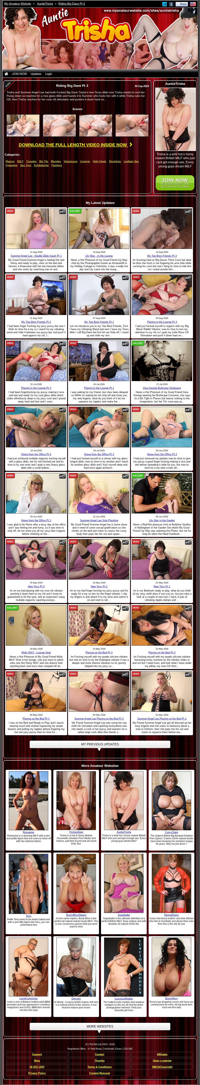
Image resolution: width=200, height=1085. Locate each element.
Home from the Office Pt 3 (99, 454)
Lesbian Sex (131, 161)
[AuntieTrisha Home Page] (6, 73)
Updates (36, 74)
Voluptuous (70, 161)
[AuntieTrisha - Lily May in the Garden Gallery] (162, 493)
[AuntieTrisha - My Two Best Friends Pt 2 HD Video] (36, 294)
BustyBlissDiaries (76, 915)
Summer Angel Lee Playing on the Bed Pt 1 (162, 718)
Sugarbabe (124, 915)
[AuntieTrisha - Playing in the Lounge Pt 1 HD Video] (99, 360)
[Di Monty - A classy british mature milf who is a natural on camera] (76, 967)
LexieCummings (29, 998)
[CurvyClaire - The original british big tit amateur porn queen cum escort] (171, 800)
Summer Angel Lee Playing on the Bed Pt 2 (99, 718)
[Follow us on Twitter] (165, 4)
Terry (28, 915)
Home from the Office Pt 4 (36, 454)
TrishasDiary (76, 832)
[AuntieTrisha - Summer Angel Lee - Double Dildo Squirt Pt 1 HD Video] (36, 228)
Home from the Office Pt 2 (162, 454)
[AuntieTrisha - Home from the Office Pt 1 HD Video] (36, 493)
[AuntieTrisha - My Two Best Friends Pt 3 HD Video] (162, 228)
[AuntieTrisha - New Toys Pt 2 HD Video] (99, 559)
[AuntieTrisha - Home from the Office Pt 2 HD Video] (162, 426)
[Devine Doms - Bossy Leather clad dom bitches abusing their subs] (171, 883)
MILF (20, 161)
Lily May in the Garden (162, 520)
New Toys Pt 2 (99, 586)
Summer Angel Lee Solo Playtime (99, 520)
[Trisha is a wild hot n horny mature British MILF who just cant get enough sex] (124, 800)
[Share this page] (182, 4)
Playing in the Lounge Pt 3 (162, 321)
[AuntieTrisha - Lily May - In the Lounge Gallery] (99, 228)
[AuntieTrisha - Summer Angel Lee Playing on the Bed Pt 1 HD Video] (162, 691)
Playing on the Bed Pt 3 (99, 652)
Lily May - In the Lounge (99, 255)
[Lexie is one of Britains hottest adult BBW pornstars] (28, 967)
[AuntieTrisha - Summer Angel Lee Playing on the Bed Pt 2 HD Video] (99, 691)
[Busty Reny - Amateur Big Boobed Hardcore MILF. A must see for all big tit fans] (171, 967)
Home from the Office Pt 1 (36, 520)
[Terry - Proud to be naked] (28, 883)
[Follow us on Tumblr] (171, 4)
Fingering (11, 165)
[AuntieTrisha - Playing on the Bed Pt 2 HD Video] (162, 625)
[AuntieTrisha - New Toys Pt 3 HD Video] (36, 559)
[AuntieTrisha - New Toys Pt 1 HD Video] (162, 559)
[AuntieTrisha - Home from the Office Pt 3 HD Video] (99, 426)
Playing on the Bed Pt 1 (36, 718)
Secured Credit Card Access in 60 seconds (175, 182)
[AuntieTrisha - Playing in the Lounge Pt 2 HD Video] (36, 360)
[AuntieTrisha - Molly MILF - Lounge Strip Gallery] (36, 625)
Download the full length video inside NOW (73, 144)
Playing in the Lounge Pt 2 (36, 388)
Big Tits (43, 161)
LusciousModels (124, 998)
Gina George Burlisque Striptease (162, 388)
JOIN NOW (19, 74)
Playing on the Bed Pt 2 (161, 652)
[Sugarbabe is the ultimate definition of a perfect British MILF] (124, 883)
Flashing (56, 165)
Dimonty (76, 998)
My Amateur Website (17, 3)
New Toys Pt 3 (36, 586)
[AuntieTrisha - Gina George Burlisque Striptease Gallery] (162, 360)
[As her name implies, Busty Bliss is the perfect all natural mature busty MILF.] (76, 883)
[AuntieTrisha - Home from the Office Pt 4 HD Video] (36, 426)
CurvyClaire (171, 832)
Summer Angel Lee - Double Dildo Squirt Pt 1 (36, 255)
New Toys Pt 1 (162, 586)
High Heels (99, 161)
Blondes (56, 161)
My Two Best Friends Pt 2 (36, 321)
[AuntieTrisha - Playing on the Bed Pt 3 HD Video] (99, 625)
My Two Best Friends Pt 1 (99, 321)
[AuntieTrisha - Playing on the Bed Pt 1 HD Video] (36, 691)
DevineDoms (171, 915)
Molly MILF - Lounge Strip (36, 652)
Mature (10, 161)
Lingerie (85, 161)
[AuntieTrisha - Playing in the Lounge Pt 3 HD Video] (162, 294)
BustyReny (171, 998)
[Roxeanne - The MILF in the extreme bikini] (28, 800)
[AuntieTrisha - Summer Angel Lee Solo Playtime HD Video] (99, 493)
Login (48, 74)
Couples (31, 161)
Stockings (115, 161)
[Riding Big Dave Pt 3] (23, 125)
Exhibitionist (41, 165)
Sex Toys (25, 165)
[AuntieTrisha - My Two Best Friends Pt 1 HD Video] (99, 294)
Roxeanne (28, 832)
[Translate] (193, 4)
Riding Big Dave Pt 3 (71, 3)
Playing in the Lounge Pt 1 (99, 388)
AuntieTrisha (45, 3)
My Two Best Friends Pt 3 (162, 255)
